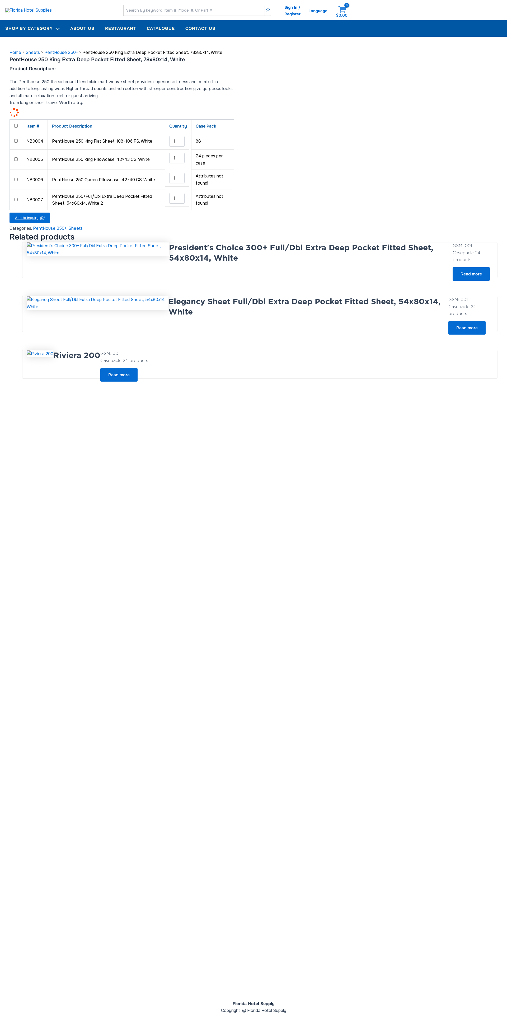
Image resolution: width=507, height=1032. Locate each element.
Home (15, 52)
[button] (56, 28)
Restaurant (120, 28)
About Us (82, 28)
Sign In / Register (292, 11)
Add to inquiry (29, 217)
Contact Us (200, 28)
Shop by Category (29, 28)
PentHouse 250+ (61, 52)
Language (317, 10)
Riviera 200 (76, 355)
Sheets (33, 52)
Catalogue (161, 28)
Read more (471, 274)
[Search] (268, 10)
